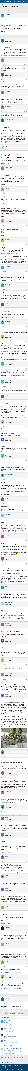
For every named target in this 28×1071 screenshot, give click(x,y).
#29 (26, 592)
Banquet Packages (12, 1030)
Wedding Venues (11, 1044)
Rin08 (5, 1036)
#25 (26, 503)
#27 (26, 540)
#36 (26, 756)
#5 (26, 97)
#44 (26, 894)
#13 (26, 271)
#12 (26, 244)
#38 (26, 796)
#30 (26, 608)
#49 (26, 981)
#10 (26, 193)
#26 (26, 520)
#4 (26, 79)
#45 (26, 911)
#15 (26, 308)
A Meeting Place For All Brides (12, 1024)
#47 (26, 949)
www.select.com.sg (12, 253)
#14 (26, 289)
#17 (26, 341)
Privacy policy (18, 1065)
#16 (26, 326)
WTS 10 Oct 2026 (9, 1029)
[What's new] (23, 1)
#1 (26, 19)
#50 (26, 1003)
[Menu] (2, 1)
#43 (26, 881)
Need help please (9, 1035)
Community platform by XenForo (13, 1069)
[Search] (26, 1)
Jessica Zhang (7, 1051)
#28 (26, 563)
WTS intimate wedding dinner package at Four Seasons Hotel (15, 1041)
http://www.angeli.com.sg (7, 163)
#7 (26, 124)
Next (14, 1011)
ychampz (6, 1030)
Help (23, 1065)
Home (2, 1067)
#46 (26, 932)
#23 (26, 460)
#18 (26, 368)
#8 (26, 151)
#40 (26, 823)
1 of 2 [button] (10, 1011)
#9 (26, 172)
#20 (26, 400)
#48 (26, 966)
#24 (26, 479)
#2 (26, 45)
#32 (26, 645)
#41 (26, 839)
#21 (26, 426)
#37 (26, 777)
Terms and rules (10, 1065)
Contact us (3, 1065)
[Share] (25, 20)
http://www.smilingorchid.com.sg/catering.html (13, 55)
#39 (26, 811)
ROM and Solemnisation (12, 1036)
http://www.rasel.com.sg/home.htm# (10, 972)
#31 (26, 629)
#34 (26, 679)
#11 (26, 225)
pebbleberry (4, 11)
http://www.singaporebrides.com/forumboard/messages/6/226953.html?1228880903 (14, 869)
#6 (26, 111)
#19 (26, 386)
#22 (26, 444)
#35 (26, 700)
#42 (26, 861)
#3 (26, 64)
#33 (26, 664)
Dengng (5, 1044)
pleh (5, 1024)
